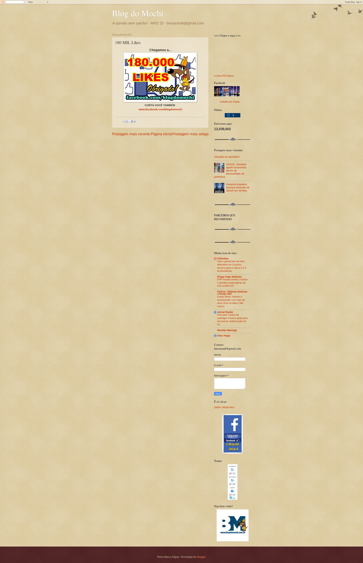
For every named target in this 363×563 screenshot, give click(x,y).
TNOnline (222, 258)
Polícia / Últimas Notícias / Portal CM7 (232, 292)
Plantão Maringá (227, 330)
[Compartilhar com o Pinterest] (134, 121)
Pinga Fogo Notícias (229, 276)
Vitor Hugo (223, 335)
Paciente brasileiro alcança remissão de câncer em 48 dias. (237, 187)
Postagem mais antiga (190, 134)
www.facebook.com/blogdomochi (160, 109)
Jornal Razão (225, 312)
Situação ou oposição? (227, 156)
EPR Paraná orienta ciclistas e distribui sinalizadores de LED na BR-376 (232, 282)
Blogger (201, 556)
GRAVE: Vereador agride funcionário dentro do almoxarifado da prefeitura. (230, 170)
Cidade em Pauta (229, 101)
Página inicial (161, 134)
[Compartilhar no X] (129, 121)
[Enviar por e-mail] (124, 121)
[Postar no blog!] (126, 121)
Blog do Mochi (137, 13)
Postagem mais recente (131, 134)
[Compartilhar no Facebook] (132, 121)
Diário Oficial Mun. (224, 407)
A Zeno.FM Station (224, 76)
